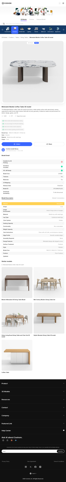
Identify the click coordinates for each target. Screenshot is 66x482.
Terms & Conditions (59, 461)
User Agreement (31, 461)
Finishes (31, 19)
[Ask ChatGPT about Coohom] (3, 440)
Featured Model (41, 19)
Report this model (21, 116)
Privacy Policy (5, 461)
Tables (17, 37)
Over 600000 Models (11, 150)
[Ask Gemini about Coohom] (15, 440)
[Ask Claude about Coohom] (11, 440)
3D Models (24, 19)
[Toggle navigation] (63, 3)
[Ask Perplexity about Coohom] (7, 440)
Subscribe (60, 451)
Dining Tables (24, 37)
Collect (18, 144)
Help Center (6, 431)
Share (50, 144)
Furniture (11, 37)
